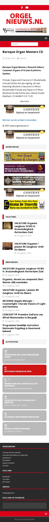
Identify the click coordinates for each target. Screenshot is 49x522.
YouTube (6, 479)
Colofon (6, 465)
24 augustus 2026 (24, 253)
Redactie (22, 58)
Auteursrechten (8, 463)
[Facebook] (22, 7)
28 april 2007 (10, 58)
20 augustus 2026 (12, 321)
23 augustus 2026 (12, 310)
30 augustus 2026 (24, 235)
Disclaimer (6, 460)
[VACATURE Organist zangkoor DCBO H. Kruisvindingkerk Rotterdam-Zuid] (8, 225)
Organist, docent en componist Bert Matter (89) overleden (23, 281)
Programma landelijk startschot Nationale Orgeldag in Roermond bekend (21, 328)
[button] (45, 38)
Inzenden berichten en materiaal (15, 455)
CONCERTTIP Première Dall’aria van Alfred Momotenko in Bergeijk (23, 316)
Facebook (6, 476)
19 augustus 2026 (12, 334)
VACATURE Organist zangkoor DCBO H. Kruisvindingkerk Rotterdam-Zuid (25, 228)
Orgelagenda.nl (8, 493)
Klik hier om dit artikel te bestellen (20, 120)
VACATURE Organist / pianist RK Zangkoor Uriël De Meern (28, 246)
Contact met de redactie (12, 452)
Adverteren (7, 458)
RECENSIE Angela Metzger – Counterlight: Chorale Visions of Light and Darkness (24, 303)
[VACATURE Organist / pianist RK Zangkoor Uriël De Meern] (8, 246)
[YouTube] (27, 7)
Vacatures (11, 217)
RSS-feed (6, 482)
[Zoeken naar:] (24, 44)
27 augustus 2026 (12, 286)
